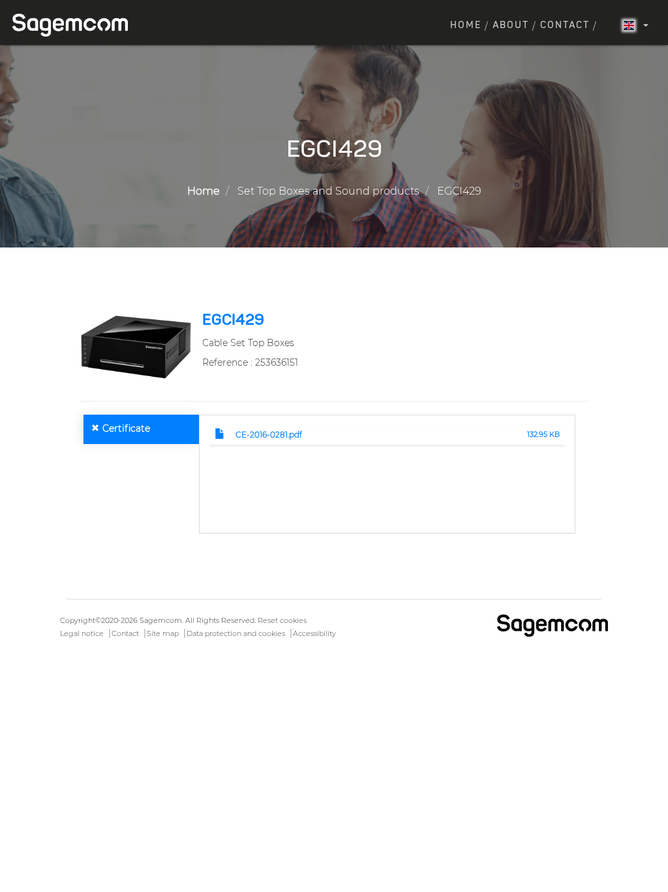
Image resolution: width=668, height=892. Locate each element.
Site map (163, 633)
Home (465, 25)
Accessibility (314, 633)
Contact (565, 25)
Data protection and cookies (236, 633)
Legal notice (82, 633)
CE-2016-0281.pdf (268, 434)
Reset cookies (282, 620)
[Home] (75, 25)
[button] (135, 346)
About (511, 25)
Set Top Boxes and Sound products (328, 191)
